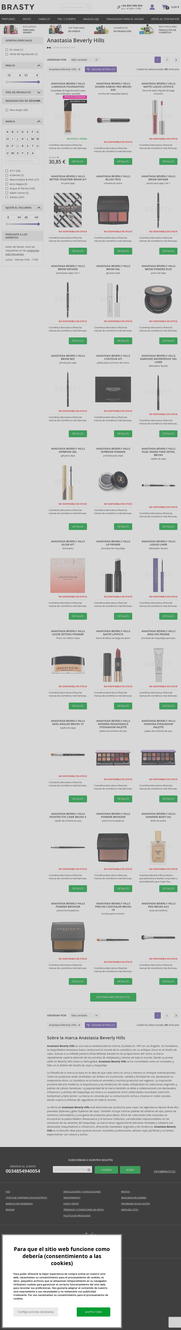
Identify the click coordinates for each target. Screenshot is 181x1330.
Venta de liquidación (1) (24, 54)
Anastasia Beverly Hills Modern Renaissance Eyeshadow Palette (113, 724)
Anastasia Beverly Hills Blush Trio (113, 178)
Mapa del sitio (129, 1209)
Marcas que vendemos (19, 1203)
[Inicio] (49, 48)
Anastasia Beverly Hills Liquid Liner (158, 543)
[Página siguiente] (176, 60)
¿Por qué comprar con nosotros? (26, 1197)
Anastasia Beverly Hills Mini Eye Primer (158, 632)
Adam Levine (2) (19, 192)
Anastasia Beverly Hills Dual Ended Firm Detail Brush (158, 452)
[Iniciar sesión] (152, 7)
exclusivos (29, 29)
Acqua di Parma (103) (22, 188)
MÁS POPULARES (168, 29)
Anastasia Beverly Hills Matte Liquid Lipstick (158, 85)
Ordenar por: (57, 59)
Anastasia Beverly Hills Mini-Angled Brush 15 (68, 722)
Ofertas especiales (18, 40)
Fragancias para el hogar (125, 19)
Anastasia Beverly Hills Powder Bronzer (113, 815)
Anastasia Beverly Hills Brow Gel (113, 267)
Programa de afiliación (135, 1203)
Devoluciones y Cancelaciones (82, 1191)
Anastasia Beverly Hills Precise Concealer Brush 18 (113, 907)
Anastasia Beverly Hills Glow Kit (68, 543)
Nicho (27, 19)
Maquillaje (91, 19)
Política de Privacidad (76, 1215)
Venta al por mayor (165, 19)
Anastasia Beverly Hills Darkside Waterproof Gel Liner (158, 359)
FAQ (8, 1191)
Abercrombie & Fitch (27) (24, 179)
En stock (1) (16, 49)
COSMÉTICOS (122, 29)
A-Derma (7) (17, 175)
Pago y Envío (71, 1203)
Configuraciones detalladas (36, 1312)
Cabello (44, 19)
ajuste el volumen (18, 207)
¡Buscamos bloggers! (133, 1197)
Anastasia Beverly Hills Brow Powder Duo (158, 267)
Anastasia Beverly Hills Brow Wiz (68, 357)
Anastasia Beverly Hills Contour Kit (113, 357)
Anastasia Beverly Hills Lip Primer (113, 543)
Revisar (10, 1209)
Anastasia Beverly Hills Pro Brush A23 (158, 905)
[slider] (6, 82)
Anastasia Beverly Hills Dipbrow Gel (68, 450)
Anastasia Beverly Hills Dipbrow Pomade (113, 450)
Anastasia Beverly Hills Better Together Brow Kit (67, 178)
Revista (125, 1191)
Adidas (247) (17, 197)
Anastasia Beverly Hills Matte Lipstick (113, 632)
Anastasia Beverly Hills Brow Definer (158, 178)
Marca (10, 121)
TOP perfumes (76, 29)
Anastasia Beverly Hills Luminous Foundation (68, 85)
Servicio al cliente (23, 1169)
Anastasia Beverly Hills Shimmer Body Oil (158, 815)
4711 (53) (15, 170)
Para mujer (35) (19, 110)
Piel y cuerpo (67, 19)
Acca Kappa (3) (18, 184)
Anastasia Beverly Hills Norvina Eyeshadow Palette (158, 724)
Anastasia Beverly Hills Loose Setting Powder (68, 632)
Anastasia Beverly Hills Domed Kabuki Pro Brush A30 (113, 87)
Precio (10, 65)
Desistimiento (71, 1197)
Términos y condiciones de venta (83, 1209)
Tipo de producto (18, 92)
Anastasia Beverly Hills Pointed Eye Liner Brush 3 (67, 815)
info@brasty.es (164, 1171)
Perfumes (8, 19)
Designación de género (22, 101)
